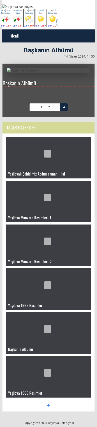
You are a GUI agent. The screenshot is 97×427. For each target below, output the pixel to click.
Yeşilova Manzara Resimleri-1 (29, 217)
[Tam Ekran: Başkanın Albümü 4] (89, 71)
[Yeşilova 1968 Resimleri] (48, 284)
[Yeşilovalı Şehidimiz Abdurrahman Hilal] (48, 153)
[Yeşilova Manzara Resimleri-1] (48, 197)
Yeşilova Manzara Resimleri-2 (29, 261)
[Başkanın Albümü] (48, 328)
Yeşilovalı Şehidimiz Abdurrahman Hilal (36, 174)
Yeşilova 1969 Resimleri (25, 393)
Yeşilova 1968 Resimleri (25, 305)
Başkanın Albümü (20, 349)
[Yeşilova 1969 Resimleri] (48, 372)
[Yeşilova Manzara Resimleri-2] (48, 241)
